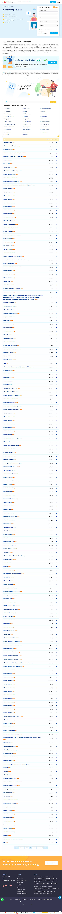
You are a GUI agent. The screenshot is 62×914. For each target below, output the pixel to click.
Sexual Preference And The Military (12, 445)
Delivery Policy (25, 899)
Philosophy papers (26, 124)
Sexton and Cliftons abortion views (12, 266)
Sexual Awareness (9, 384)
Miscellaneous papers (45, 121)
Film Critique (36, 883)
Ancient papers (7, 111)
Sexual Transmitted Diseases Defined (13, 734)
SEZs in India (8, 160)
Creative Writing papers (9, 116)
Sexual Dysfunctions (9, 530)
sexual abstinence (9, 792)
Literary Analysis (49, 883)
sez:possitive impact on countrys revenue (14, 838)
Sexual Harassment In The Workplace (13, 170)
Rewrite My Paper (49, 878)
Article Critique (37, 878)
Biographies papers (8, 113)
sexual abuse (8, 796)
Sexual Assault (8, 334)
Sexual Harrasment (9, 213)
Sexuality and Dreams (10, 559)
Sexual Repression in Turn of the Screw (13, 288)
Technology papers (45, 132)
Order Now (53, 2)
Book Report (46, 889)
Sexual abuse (8, 742)
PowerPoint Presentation (49, 876)
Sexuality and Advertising (10, 306)
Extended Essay (37, 888)
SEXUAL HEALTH (9, 512)
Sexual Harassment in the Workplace (13, 181)
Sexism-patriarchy (9, 619)
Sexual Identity (8, 281)
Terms (11, 899)
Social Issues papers (45, 129)
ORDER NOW (51, 863)
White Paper (50, 886)
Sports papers (26, 132)
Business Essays (37, 880)
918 (42, 847)
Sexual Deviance (9, 523)
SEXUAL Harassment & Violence (12, 605)
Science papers (7, 129)
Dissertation (46, 891)
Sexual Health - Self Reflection (11, 345)
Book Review (52, 891)
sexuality (7, 835)
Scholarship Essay (47, 888)
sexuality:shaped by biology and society (13, 573)
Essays (19, 874)
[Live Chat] (59, 897)
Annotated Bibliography (46, 880)
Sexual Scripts (8, 552)
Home (4, 6)
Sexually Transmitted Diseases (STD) (13, 591)
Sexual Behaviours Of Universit (12, 391)
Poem (42, 888)
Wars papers (25, 134)
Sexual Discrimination (10, 338)
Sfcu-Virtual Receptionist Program (12, 234)
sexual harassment (9, 238)
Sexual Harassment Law (10, 648)
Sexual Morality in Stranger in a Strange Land (14, 152)
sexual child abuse (9, 477)
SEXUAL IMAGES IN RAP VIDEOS (12, 609)
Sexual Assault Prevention (11, 630)
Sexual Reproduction (10, 584)
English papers (44, 116)
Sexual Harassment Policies (11, 398)
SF (6, 842)
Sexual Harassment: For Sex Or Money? (13, 716)
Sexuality (7, 562)
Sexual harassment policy (11, 227)
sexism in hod (8, 320)
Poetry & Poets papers (45, 124)
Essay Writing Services (38, 876)
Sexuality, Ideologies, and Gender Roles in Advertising (16, 764)
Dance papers (26, 116)
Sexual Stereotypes (9, 291)
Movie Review (42, 883)
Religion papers (44, 126)
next (46, 847)
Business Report (42, 881)
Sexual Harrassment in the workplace (13, 438)
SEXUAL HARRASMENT (10, 602)
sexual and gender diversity (11, 473)
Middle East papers (27, 121)
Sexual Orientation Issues (10, 730)
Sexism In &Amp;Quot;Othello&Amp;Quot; (14, 256)
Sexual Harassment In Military (11, 637)
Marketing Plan (44, 885)
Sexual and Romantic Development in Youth (14, 555)
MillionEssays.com (7, 72)
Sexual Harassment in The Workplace (13, 406)
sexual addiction (9, 323)
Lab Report (55, 883)
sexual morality (8, 509)
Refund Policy (41, 899)
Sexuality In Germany (10, 352)
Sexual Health (8, 580)
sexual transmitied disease (11, 498)
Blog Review (36, 881)
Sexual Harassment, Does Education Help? (14, 666)
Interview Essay (37, 885)
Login (58, 2)
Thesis (42, 889)
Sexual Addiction (9, 377)
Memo (48, 885)
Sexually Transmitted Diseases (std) (13, 781)
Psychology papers (27, 126)
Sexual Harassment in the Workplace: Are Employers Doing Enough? (19, 185)
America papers (26, 108)
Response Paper (37, 886)
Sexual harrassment (9, 448)
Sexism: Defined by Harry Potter (12, 145)
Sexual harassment (9, 231)
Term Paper (44, 893)
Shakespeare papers (27, 129)
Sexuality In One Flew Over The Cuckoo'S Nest (15, 156)
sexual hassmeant (9, 505)
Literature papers (7, 121)
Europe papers (7, 119)
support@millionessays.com (9, 880)
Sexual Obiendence (9, 142)
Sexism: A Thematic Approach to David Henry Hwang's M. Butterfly (19, 366)
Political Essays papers (9, 126)
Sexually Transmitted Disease (11, 587)
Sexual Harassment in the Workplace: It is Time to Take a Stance (18, 662)
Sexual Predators (9, 284)
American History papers (46, 108)
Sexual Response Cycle (10, 541)
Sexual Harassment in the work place (13, 409)
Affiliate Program (49, 899)
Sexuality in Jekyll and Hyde (11, 309)
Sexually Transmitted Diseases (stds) (13, 463)
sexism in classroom (9, 470)
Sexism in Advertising (10, 612)
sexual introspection (9, 495)
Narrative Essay (37, 889)
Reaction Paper (44, 886)
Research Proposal (38, 893)
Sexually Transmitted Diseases (12, 313)
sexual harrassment (9, 252)
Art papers (25, 111)
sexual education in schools (11, 803)
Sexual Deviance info (10, 520)
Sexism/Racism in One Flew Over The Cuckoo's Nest (16, 259)
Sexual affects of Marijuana (11, 746)
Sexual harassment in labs (11, 224)
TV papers (6, 134)
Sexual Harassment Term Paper (12, 652)
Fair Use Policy (33, 899)
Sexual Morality (8, 726)
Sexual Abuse (8, 623)
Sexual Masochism (9, 534)
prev (17, 847)
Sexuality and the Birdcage (11, 756)
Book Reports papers (27, 113)
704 (35, 847)
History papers (26, 119)
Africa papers (7, 108)
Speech (51, 885)
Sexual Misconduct (9, 723)
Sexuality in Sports (9, 760)
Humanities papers (45, 119)
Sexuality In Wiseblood (10, 302)
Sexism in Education (9, 616)
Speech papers (7, 132)
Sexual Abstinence (9, 149)
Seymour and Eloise (9, 316)
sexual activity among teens (11, 799)
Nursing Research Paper (39, 891)
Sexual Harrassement (10, 217)
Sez (6, 363)
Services (36, 874)
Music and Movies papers (9, 124)
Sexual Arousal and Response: (11, 516)
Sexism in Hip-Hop (9, 502)
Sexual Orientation (9, 220)
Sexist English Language (10, 263)
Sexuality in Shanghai (10, 359)
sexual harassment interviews (11, 480)
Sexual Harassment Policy (11, 174)
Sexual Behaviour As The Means (12, 388)
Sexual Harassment (9, 188)
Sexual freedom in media (10, 749)
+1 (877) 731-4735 (20, 2)
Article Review (54, 880)
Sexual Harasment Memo (10, 167)
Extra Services (50, 893)
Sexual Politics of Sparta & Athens (12, 348)
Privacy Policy (17, 899)
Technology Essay (55, 888)
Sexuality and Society (10, 753)
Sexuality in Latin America (11, 356)
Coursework (43, 878)
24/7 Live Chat (27, 2)
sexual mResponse (9, 598)
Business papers (44, 113)
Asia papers (43, 111)
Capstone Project (50, 881)
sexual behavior (9, 577)
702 (27, 847)
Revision (55, 878)
